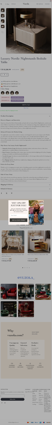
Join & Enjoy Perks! (18, 220)
